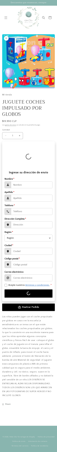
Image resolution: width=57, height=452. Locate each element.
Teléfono (10, 205)
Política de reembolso (39, 446)
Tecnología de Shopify (26, 437)
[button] (6, 17)
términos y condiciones (37, 285)
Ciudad (9, 245)
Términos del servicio (20, 446)
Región (9, 232)
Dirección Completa (15, 219)
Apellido (9, 192)
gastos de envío (10, 125)
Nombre (9, 179)
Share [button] (8, 404)
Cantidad (6, 130)
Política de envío (18, 441)
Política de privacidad (46, 437)
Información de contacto (37, 441)
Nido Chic (13, 437)
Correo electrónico (14, 272)
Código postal (12, 258)
